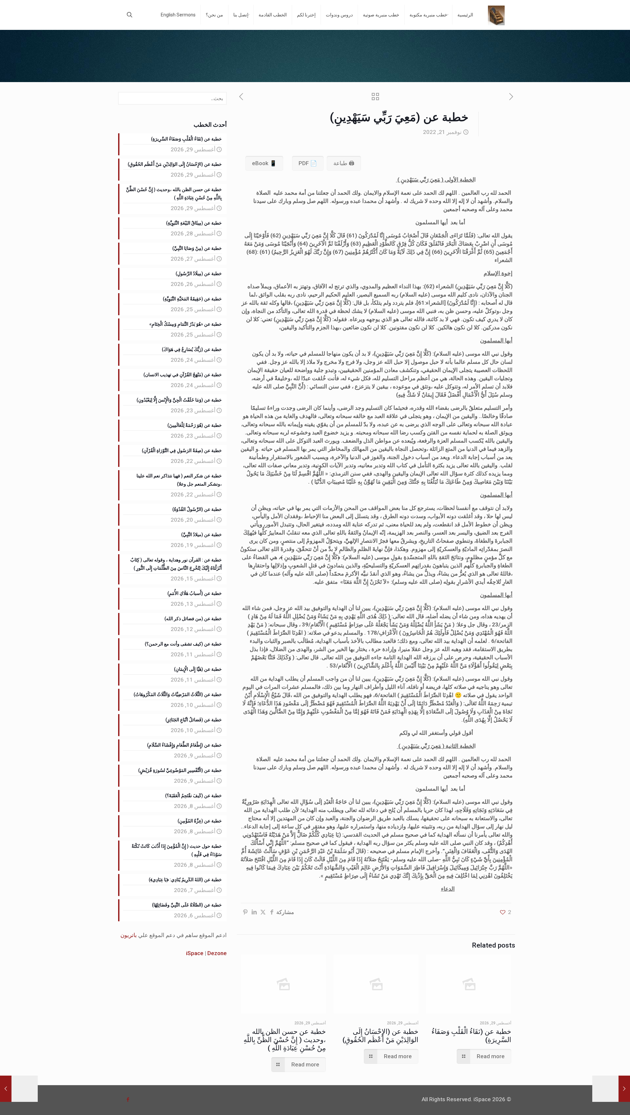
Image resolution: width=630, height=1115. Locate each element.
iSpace (194, 953)
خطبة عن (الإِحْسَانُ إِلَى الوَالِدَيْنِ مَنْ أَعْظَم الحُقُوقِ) (380, 1036)
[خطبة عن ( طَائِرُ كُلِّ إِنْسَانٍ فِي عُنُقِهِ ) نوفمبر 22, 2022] (19, 1089)
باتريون (128, 935)
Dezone (217, 953)
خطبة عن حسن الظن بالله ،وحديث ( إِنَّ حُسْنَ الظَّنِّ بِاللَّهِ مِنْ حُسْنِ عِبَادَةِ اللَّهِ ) (284, 1040)
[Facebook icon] (127, 1100)
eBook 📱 (264, 163)
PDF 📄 (308, 163)
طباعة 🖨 (343, 163)
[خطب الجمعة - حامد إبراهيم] (496, 15)
